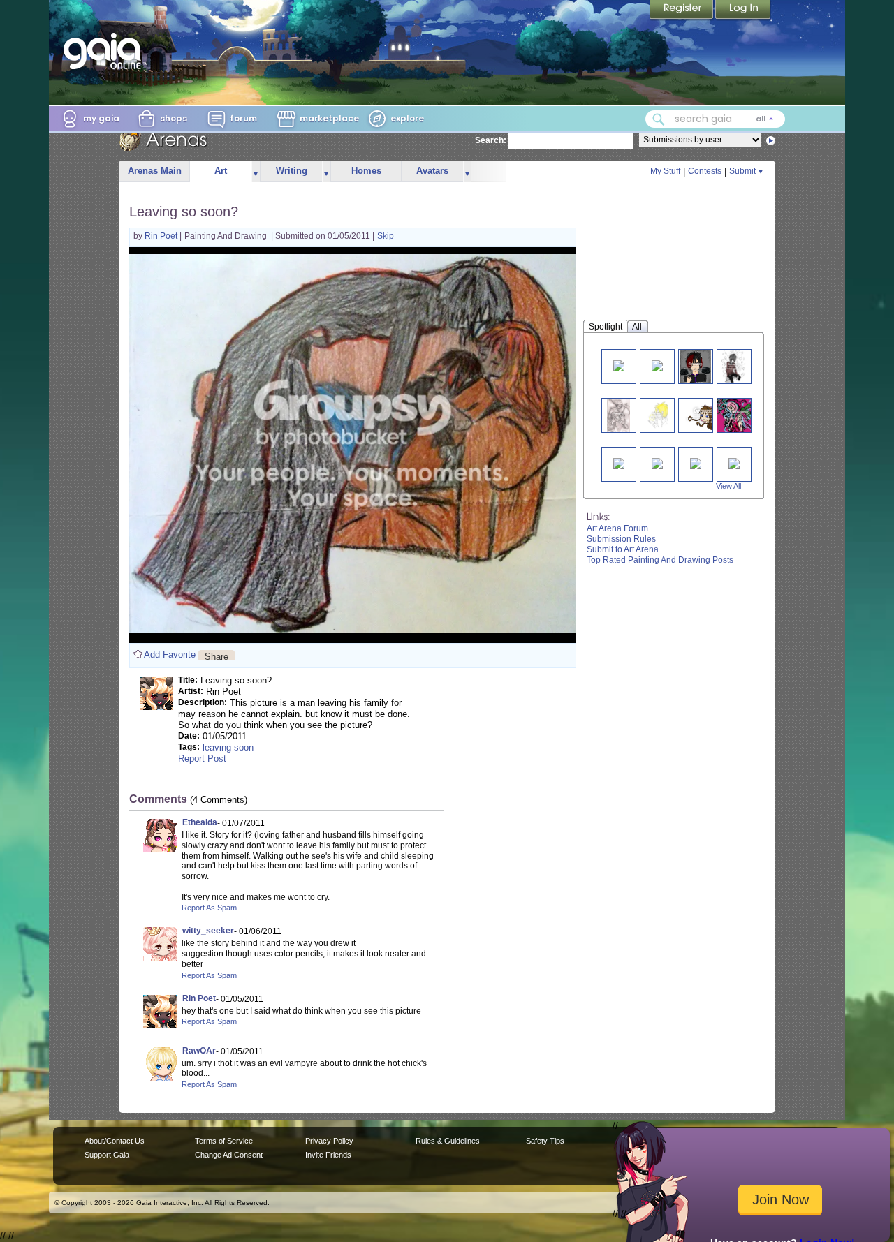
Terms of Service (224, 1141)
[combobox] (715, 119)
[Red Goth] (695, 366)
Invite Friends (328, 1155)
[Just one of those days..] (734, 366)
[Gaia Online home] (105, 51)
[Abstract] (739, 415)
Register (682, 10)
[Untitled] (734, 462)
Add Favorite (170, 654)
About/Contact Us (115, 1141)
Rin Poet (162, 236)
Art (220, 170)
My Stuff (665, 171)
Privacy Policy (329, 1141)
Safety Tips (545, 1141)
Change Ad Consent (229, 1155)
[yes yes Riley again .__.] (657, 365)
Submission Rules (621, 539)
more (255, 171)
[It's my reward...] (618, 415)
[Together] (695, 462)
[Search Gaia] (659, 119)
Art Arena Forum (617, 528)
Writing (291, 170)
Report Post (202, 758)
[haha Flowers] (618, 365)
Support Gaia (107, 1155)
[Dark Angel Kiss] (657, 462)
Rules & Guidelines (448, 1141)
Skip (385, 236)
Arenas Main (155, 170)
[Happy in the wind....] (706, 415)
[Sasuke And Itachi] (618, 462)
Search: (490, 140)
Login (743, 10)
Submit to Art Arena (623, 549)
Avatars (432, 170)
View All (728, 486)
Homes (366, 170)
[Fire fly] (657, 415)
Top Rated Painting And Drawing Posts (660, 560)
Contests (704, 171)
